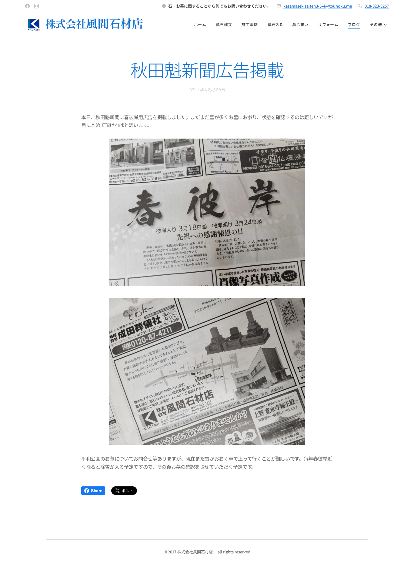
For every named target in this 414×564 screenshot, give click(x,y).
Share (96, 490)
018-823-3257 (377, 6)
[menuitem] (201, 24)
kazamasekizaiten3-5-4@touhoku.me (317, 6)
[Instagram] (36, 6)
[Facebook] (27, 6)
